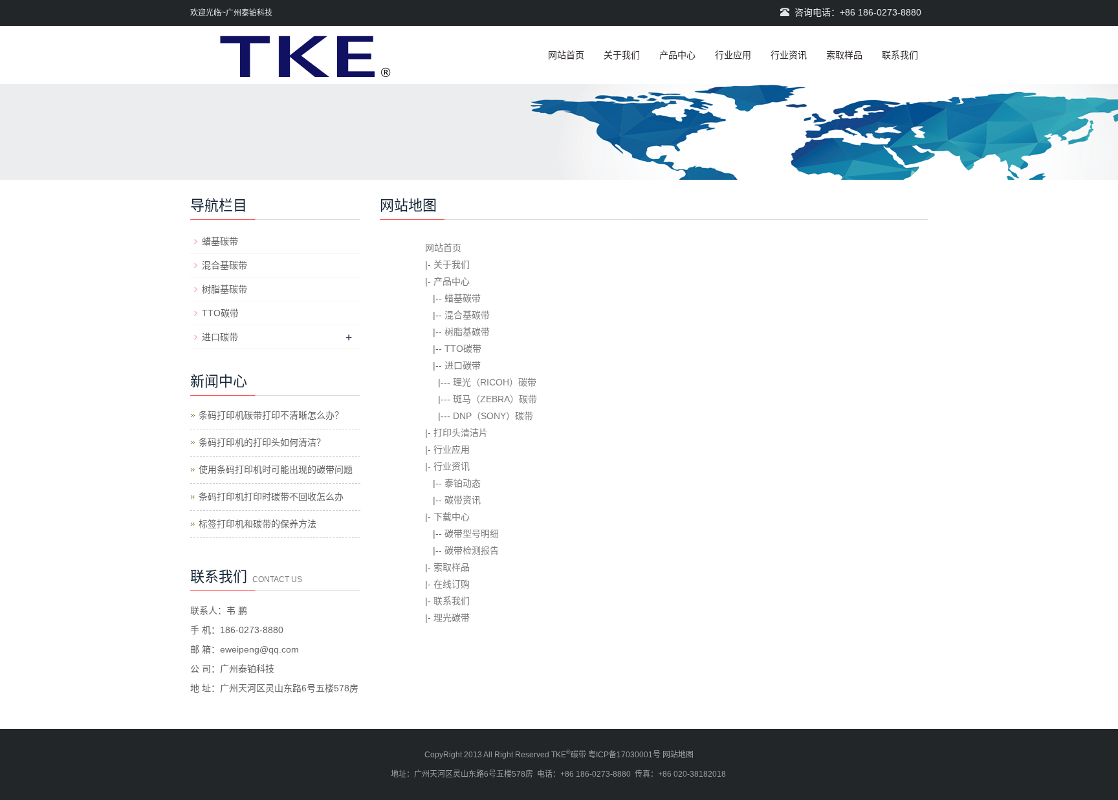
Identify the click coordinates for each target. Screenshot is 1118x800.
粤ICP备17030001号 (624, 754)
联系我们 (900, 55)
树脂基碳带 (467, 332)
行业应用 (733, 55)
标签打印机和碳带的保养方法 (257, 524)
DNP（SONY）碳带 (493, 416)
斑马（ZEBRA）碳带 (495, 399)
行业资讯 (789, 55)
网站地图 (678, 754)
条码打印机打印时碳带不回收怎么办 (271, 497)
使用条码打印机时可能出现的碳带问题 (276, 469)
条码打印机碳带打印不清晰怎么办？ (271, 415)
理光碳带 (451, 617)
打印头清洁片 (460, 432)
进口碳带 (462, 365)
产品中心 (677, 55)
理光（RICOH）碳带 (494, 382)
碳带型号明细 (471, 533)
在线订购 (451, 584)
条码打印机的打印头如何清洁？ (262, 442)
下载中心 (451, 517)
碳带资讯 (462, 500)
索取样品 (844, 55)
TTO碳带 (462, 348)
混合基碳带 (467, 315)
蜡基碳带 (462, 298)
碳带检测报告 (471, 550)
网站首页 (566, 55)
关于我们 (622, 55)
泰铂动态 (462, 483)
